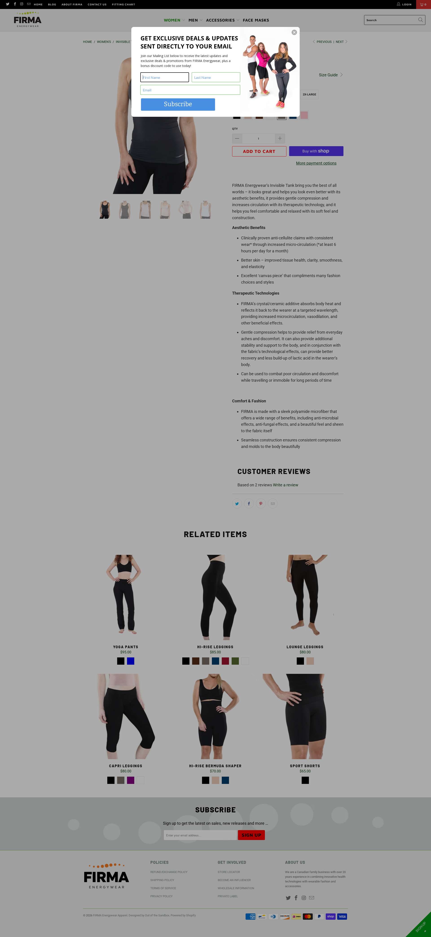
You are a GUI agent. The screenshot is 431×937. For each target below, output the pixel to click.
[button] (294, 32)
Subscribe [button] (178, 104)
